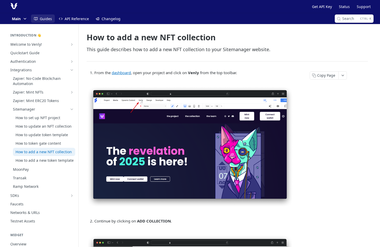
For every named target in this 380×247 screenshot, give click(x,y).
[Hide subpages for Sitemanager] (72, 109)
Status (344, 6)
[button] (190, 147)
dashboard (121, 72)
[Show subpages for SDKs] (72, 196)
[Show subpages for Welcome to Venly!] (72, 44)
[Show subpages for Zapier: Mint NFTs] (72, 92)
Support (364, 6)
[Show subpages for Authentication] (72, 61)
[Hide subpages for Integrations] (72, 70)
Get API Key (322, 6)
